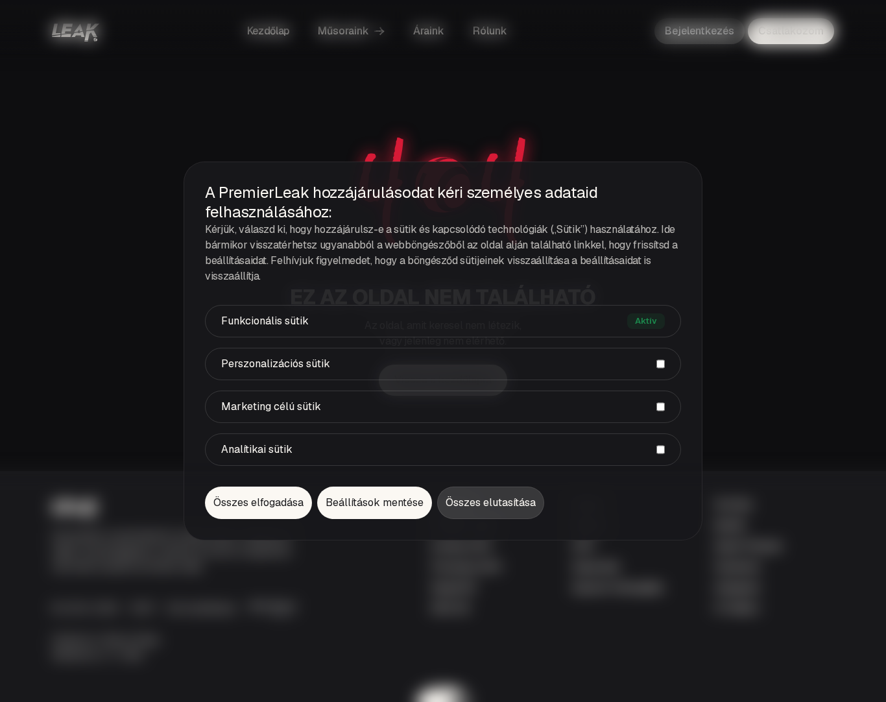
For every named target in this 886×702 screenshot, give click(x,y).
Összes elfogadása (258, 502)
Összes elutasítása (491, 502)
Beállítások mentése (375, 502)
